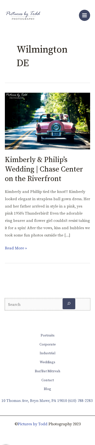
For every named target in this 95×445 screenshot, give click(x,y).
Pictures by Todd (33, 424)
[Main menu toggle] (84, 15)
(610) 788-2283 (80, 400)
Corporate (47, 344)
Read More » (16, 248)
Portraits (48, 335)
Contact (47, 380)
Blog (47, 389)
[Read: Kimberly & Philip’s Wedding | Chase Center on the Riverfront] (47, 120)
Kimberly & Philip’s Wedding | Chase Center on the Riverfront (44, 169)
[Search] (69, 303)
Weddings (47, 362)
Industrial (48, 353)
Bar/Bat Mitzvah (47, 371)
